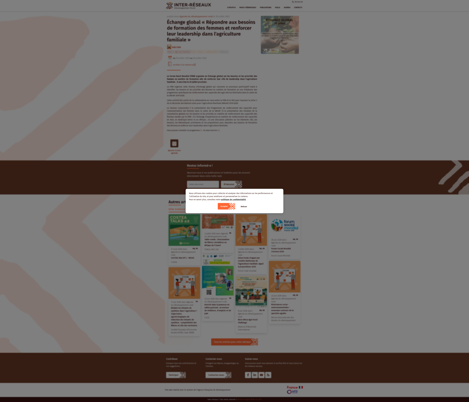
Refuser (244, 206)
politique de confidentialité (233, 199)
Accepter (224, 206)
